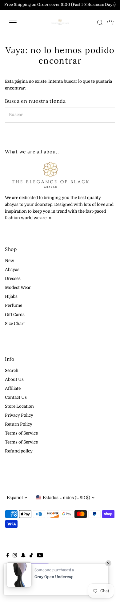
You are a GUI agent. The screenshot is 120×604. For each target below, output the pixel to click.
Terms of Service (21, 433)
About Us (14, 379)
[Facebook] (7, 556)
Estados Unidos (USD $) (66, 497)
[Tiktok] (31, 556)
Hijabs (11, 296)
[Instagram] (14, 556)
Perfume (13, 305)
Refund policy (19, 451)
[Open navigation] (18, 22)
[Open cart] (110, 22)
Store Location (19, 406)
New (9, 260)
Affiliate (13, 388)
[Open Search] (100, 22)
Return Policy (18, 424)
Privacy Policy (19, 415)
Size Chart (15, 323)
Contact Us (16, 397)
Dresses (13, 278)
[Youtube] (40, 556)
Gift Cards (15, 314)
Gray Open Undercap (54, 577)
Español (15, 497)
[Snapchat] (23, 556)
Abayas (12, 269)
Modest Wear (18, 287)
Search (11, 370)
